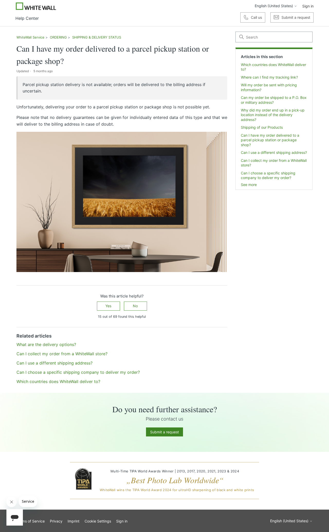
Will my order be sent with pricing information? (269, 87)
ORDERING (58, 37)
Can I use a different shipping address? (274, 152)
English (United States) (274, 6)
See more (249, 184)
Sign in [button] (308, 6)
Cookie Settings (98, 521)
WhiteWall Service (30, 37)
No (135, 306)
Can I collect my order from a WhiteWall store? (274, 162)
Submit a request (164, 432)
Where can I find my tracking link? (269, 77)
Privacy (56, 521)
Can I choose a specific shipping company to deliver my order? (268, 175)
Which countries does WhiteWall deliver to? (273, 66)
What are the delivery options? (46, 344)
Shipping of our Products (262, 127)
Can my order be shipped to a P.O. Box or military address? (274, 99)
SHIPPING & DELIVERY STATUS (96, 37)
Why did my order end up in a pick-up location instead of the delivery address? (273, 115)
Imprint (73, 521)
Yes (108, 306)
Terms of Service (30, 521)
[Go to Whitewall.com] (36, 6)
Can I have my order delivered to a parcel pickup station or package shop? (270, 140)
